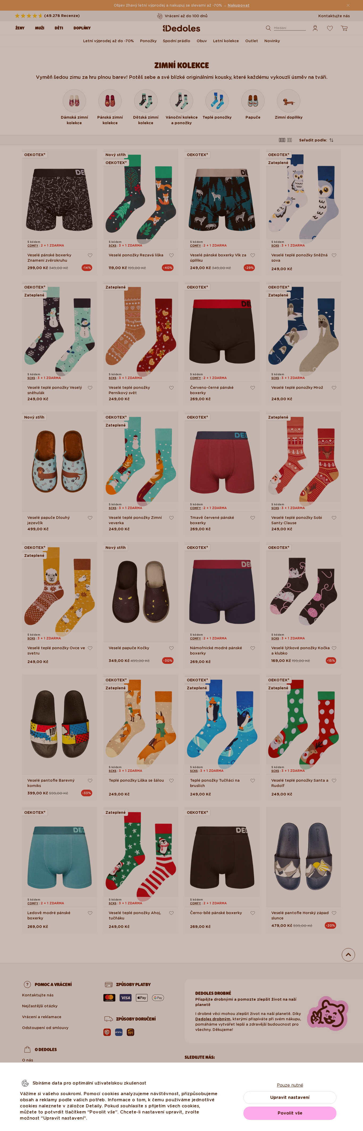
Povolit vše (290, 1113)
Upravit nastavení (290, 1097)
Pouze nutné (290, 1085)
